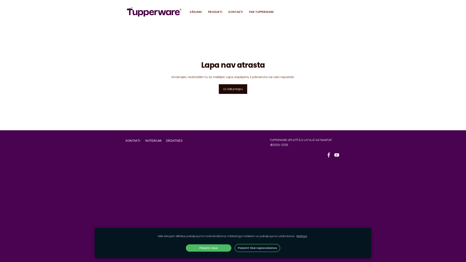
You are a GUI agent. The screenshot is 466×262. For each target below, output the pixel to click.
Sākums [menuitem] (196, 12)
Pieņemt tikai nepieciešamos (257, 248)
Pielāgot (302, 236)
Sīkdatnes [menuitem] (174, 140)
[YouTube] (336, 155)
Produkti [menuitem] (215, 12)
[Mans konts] (336, 12)
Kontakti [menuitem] (235, 12)
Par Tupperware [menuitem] (261, 12)
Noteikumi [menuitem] (153, 140)
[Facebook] (328, 155)
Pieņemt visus (208, 248)
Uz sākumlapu (233, 89)
